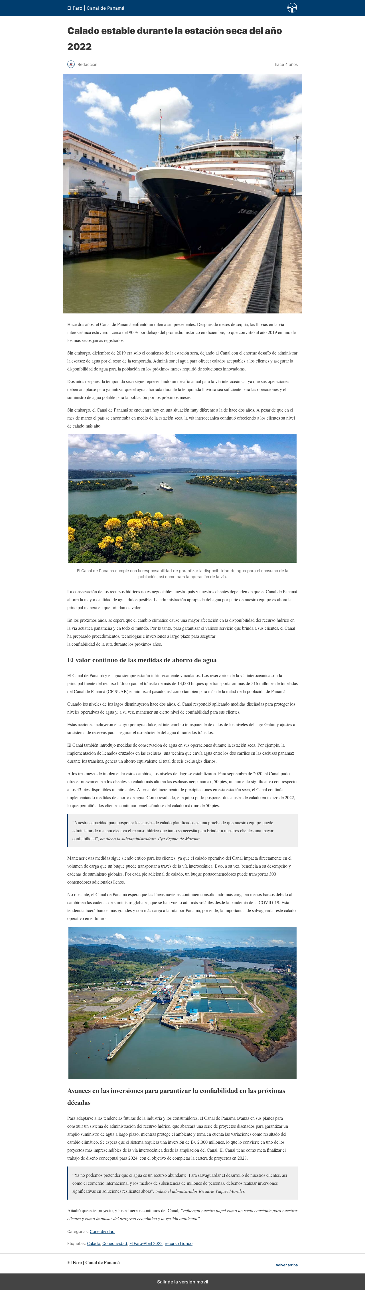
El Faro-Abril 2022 (146, 1243)
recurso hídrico (178, 1243)
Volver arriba (287, 1265)
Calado (93, 1243)
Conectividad (102, 1231)
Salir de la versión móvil (182, 1282)
